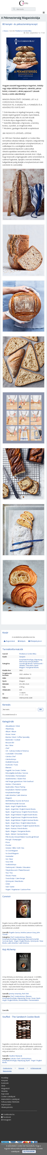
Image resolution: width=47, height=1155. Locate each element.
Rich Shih (25, 994)
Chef (7, 748)
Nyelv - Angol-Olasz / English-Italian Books (21, 823)
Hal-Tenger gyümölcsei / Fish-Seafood (19, 781)
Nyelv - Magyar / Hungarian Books (29, 666)
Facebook (7, 1117)
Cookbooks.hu (7, 1068)
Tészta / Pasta (11, 875)
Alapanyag (38, 660)
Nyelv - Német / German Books (17, 834)
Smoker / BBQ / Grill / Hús (15, 848)
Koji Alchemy (9, 949)
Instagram (7, 1120)
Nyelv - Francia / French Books (16, 828)
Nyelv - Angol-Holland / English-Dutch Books (21, 815)
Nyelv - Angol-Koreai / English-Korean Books (22, 817)
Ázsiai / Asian (10, 734)
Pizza (8, 842)
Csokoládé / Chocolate (14, 754)
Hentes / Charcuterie (13, 784)
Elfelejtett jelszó (36, 641)
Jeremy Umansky (15, 994)
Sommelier (9, 856)
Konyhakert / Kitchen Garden (16, 790)
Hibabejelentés (7, 1107)
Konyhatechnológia (26, 660)
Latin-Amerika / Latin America (16, 795)
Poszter (8, 845)
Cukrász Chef (11, 756)
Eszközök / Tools (12, 765)
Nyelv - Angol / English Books (16, 806)
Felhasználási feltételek (10, 1102)
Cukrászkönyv (11, 759)
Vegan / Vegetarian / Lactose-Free (18, 889)
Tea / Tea (9, 873)
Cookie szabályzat (8, 1096)
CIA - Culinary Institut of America (17, 751)
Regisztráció (10, 641)
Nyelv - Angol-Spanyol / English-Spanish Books (23, 826)
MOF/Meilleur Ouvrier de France (17, 801)
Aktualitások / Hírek (13, 726)
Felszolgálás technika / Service (17, 773)
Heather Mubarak (15, 1056)
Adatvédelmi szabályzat (10, 1099)
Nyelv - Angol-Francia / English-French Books (22, 812)
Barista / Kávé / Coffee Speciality (18, 737)
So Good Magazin (12, 853)
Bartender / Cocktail (13, 740)
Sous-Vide (9, 862)
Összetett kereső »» (9, 714)
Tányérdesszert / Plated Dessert (18, 870)
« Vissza (5, 31)
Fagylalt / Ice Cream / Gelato (16, 770)
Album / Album (11, 731)
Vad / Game (10, 887)
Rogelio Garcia (14, 932)
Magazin (9, 798)
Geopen (22, 657)
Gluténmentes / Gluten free (16, 779)
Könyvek (21, 1068)
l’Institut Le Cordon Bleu (23, 31)
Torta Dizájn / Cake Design (15, 878)
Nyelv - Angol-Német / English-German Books (22, 820)
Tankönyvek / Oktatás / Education (31, 664)
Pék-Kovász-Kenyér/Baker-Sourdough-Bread (29, 662)
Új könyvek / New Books (14, 881)
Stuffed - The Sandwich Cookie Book (21, 1016)
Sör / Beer (9, 859)
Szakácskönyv (11, 864)
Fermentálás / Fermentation (16, 776)
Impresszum (6, 1104)
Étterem (8, 767)
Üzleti (8, 884)
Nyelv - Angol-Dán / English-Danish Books (21, 809)
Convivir (6, 896)
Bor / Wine (9, 745)
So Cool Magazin (12, 851)
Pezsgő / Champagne (13, 839)
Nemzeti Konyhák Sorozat (15, 803)
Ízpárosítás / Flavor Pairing (15, 787)
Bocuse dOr (10, 742)
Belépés (22, 641)
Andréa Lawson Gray (28, 932)
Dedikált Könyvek (12, 762)
